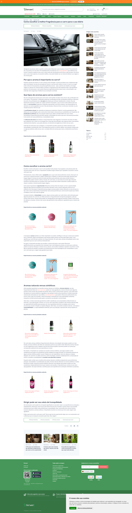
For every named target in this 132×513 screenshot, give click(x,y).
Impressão (55, 479)
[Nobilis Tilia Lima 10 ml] (51, 324)
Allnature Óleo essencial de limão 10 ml (32, 155)
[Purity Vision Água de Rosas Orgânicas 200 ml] (32, 381)
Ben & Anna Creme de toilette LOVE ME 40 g (49, 226)
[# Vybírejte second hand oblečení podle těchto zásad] (89, 69)
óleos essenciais (41, 290)
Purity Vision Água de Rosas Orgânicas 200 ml (32, 391)
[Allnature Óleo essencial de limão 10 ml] (32, 145)
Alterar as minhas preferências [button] (85, 508)
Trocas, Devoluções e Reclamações (60, 467)
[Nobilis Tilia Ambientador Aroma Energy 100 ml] (70, 145)
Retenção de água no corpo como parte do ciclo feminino (100, 81)
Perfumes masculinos (46, 25)
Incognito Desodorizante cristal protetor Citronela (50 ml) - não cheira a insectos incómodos (70, 276)
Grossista (52, 14)
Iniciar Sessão (103, 466)
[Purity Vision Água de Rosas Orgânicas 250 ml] (51, 381)
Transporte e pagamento (58, 465)
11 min (35, 444)
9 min (33, 31)
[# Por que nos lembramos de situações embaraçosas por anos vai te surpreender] (34, 438)
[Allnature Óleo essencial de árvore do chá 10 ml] (51, 145)
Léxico (45, 14)
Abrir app (81, 1)
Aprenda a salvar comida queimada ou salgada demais (99, 91)
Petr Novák (26, 31)
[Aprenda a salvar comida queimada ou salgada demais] (89, 91)
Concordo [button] (72, 508)
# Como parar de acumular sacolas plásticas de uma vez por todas (100, 49)
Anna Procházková (66, 444)
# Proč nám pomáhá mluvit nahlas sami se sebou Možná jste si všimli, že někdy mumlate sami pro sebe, (100, 55)
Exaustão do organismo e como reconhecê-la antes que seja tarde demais (69, 448)
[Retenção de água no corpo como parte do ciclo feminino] (89, 81)
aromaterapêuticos (50, 295)
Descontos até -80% (30, 14)
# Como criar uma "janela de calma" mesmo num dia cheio (51, 448)
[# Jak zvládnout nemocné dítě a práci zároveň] (89, 86)
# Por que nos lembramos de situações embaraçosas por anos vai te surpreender (33, 448)
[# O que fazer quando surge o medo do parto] (89, 103)
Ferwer (26, 19)
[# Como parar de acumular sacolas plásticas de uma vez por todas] (89, 49)
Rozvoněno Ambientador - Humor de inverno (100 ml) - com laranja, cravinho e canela (32, 335)
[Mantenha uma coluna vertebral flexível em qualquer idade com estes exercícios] (89, 97)
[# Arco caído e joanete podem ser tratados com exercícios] (89, 36)
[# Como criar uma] (51, 438)
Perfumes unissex (58, 25)
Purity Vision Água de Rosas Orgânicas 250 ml (51, 391)
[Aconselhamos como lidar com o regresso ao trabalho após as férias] (89, 114)
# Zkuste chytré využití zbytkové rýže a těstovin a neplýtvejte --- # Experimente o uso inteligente (100, 121)
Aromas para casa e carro (70, 25)
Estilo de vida (36, 19)
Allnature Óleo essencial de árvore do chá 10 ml (51, 155)
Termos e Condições (57, 472)
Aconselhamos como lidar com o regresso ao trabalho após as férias (100, 114)
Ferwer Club (97, 14)
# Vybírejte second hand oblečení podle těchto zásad (99, 69)
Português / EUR (88, 471)
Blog (39, 14)
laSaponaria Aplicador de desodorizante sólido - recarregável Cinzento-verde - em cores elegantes (70, 228)
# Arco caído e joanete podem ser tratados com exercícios (99, 36)
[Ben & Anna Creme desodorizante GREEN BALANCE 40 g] (32, 216)
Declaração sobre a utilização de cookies (61, 476)
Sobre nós (26, 465)
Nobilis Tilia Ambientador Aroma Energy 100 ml (69, 155)
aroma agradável (63, 70)
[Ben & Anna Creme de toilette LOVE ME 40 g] (51, 216)
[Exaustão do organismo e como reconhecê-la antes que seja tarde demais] (69, 438)
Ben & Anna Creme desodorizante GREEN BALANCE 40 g (30, 227)
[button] (36, 473)
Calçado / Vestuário (101, 16)
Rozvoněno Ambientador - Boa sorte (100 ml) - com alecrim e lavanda (70, 335)
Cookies (54, 481)
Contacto (105, 14)
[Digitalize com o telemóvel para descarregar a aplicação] (27, 475)
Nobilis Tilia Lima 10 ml (50, 333)
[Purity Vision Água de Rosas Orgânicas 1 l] (70, 381)
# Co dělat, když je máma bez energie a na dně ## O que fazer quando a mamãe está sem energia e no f (100, 42)
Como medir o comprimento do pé (60, 475)
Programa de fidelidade (58, 468)
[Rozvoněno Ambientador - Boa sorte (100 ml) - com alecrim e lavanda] (70, 324)
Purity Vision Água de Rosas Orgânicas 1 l (70, 391)
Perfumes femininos (35, 25)
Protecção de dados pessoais (59, 478)
